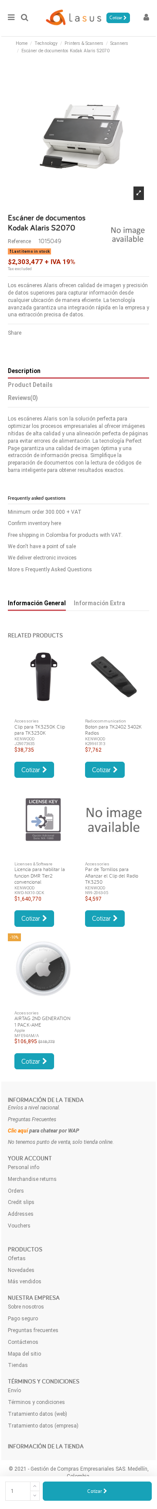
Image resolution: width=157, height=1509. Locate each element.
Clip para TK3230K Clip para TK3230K (39, 729)
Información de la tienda (46, 1100)
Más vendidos (24, 1281)
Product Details (30, 384)
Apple (19, 1030)
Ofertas (17, 1258)
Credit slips (21, 1202)
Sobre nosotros (26, 1307)
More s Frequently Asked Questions (50, 569)
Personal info (23, 1167)
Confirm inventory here (34, 523)
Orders (16, 1191)
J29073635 (24, 743)
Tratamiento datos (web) (37, 1414)
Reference (19, 241)
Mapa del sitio (24, 1354)
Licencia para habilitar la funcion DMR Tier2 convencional (39, 875)
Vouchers (19, 1226)
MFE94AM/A (26, 1035)
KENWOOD (24, 738)
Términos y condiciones (36, 1402)
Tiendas (18, 1365)
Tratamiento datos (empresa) (43, 1426)
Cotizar (95, 1491)
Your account (30, 1158)
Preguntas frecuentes (33, 1330)
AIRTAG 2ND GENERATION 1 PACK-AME (42, 1021)
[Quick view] (43, 709)
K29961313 (95, 743)
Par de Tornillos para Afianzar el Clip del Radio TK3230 (111, 875)
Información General (37, 603)
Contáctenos (23, 1342)
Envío (14, 1390)
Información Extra (99, 603)
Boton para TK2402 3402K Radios (113, 729)
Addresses (21, 1214)
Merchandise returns (32, 1179)
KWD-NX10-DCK (29, 892)
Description (24, 370)
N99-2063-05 (96, 892)
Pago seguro (23, 1319)
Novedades (21, 1270)
